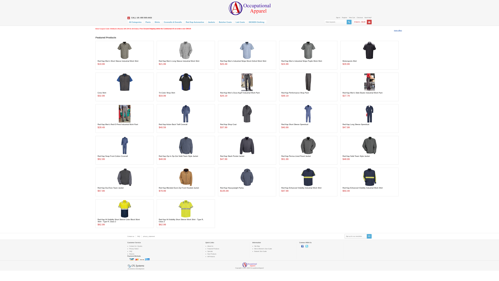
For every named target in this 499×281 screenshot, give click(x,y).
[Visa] (131, 259)
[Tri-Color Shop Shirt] (186, 82)
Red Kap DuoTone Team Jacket (111, 188)
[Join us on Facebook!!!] (303, 246)
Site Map (257, 246)
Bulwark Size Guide (260, 251)
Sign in (338, 17)
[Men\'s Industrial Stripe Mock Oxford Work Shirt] (247, 50)
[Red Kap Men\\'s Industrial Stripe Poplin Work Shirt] (308, 50)
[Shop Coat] (247, 113)
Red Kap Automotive (195, 22)
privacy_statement (149, 236)
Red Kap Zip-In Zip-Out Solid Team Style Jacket (178, 156)
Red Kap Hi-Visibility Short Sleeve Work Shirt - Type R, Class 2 (181, 220)
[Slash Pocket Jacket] (247, 145)
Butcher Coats (225, 22)
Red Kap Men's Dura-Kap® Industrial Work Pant (240, 93)
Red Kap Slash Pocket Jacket (232, 156)
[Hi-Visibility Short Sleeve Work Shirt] (186, 208)
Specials (210, 251)
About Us (210, 246)
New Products (211, 254)
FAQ (138, 236)
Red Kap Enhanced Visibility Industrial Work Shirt (301, 188)
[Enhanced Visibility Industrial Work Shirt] (308, 177)
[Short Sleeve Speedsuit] (308, 113)
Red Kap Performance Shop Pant (295, 93)
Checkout (360, 17)
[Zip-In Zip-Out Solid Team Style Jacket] (186, 145)
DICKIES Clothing (256, 22)
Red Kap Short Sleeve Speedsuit (294, 124)
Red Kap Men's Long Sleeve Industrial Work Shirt (179, 61)
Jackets (211, 22)
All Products (211, 256)
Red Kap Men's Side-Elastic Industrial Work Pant (362, 93)
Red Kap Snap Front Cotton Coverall (113, 156)
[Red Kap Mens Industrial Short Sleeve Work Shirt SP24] (124, 50)
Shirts (157, 22)
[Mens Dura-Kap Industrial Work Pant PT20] (247, 82)
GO (369, 236)
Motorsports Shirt (350, 61)
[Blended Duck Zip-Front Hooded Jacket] (186, 177)
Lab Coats (240, 22)
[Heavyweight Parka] (247, 177)
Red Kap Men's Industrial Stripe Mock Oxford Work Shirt (243, 61)
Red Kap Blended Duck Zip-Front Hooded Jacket (179, 188)
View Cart (352, 17)
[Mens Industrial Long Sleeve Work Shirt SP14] (186, 50)
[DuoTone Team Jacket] (124, 177)
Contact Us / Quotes (135, 246)
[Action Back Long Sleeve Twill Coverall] (186, 113)
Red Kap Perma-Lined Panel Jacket (296, 156)
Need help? (368, 17)
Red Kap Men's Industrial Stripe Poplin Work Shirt (301, 61)
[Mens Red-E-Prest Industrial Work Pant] (124, 113)
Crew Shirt (102, 93)
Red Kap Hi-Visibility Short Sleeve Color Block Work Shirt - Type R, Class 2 (119, 220)
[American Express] (147, 259)
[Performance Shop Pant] (308, 82)
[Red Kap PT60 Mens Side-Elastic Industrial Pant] (369, 82)
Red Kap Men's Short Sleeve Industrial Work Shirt (118, 61)
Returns (131, 254)
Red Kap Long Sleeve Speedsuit (356, 124)
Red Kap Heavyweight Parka (232, 188)
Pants (148, 22)
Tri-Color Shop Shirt (167, 93)
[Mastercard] (137, 259)
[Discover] (142, 259)
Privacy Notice (134, 249)
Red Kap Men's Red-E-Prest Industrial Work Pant (118, 124)
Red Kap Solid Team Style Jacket (356, 156)
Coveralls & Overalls (173, 22)
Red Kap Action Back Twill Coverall (173, 124)
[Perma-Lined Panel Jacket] (308, 145)
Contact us (130, 236)
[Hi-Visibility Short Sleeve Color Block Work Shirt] (124, 208)
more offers (398, 30)
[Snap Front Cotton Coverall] (124, 145)
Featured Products (213, 249)
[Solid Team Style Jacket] (369, 145)
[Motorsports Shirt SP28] (369, 50)
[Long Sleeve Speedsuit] (369, 113)
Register (344, 17)
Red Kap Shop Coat (228, 124)
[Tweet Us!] (307, 246)
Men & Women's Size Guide (263, 249)
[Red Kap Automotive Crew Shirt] (124, 82)
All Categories (135, 22)
